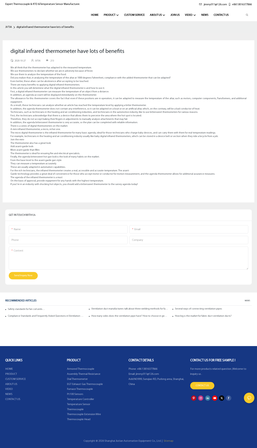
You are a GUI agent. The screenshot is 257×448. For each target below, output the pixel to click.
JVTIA (8, 27)
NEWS (247, 301)
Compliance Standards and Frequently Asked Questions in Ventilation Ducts (46, 316)
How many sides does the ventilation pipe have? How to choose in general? (129, 316)
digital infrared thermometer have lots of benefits (45, 27)
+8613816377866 (242, 4)
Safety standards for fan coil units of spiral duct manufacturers (26, 309)
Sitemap (168, 441)
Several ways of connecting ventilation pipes (198, 309)
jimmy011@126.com (215, 4)
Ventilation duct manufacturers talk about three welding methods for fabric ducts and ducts (129, 309)
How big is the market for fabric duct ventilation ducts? (203, 316)
